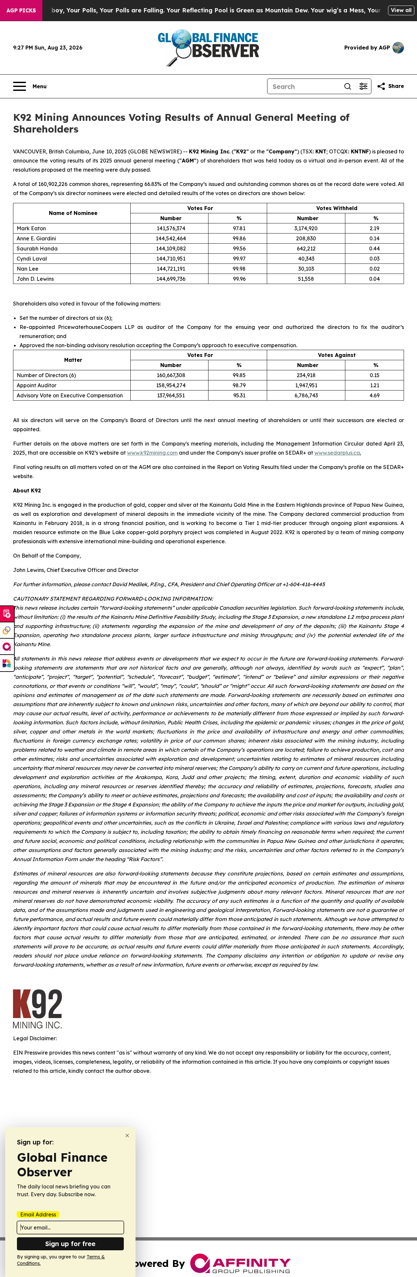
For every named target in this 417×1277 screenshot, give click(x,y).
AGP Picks (21, 10)
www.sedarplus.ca (337, 452)
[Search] (347, 86)
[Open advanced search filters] (363, 86)
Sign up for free (70, 1244)
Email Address (38, 1214)
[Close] (127, 1135)
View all (401, 10)
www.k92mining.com (152, 452)
